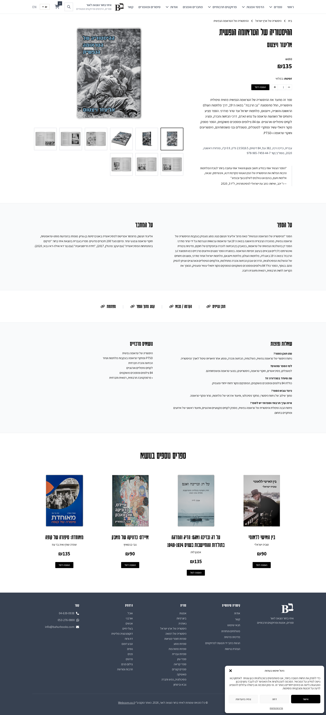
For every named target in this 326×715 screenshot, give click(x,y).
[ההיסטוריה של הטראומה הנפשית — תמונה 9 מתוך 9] (121, 164)
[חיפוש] (69, 7)
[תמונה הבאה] (38, 73)
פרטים (129, 659)
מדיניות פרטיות (276, 708)
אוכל (130, 613)
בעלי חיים (127, 629)
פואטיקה (181, 674)
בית (290, 21)
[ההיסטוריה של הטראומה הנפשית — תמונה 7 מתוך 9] (172, 164)
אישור (306, 699)
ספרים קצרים (179, 669)
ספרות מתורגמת (177, 649)
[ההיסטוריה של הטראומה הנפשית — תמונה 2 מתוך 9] (146, 139)
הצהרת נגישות (232, 649)
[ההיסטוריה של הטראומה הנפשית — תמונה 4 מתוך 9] (96, 139)
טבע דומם (127, 644)
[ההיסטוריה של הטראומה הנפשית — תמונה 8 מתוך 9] (146, 164)
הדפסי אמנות (255, 7)
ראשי (290, 7)
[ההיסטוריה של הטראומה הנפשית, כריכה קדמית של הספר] (172, 139)
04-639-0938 (66, 613)
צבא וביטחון (180, 685)
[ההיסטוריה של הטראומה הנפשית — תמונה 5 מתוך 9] (70, 139)
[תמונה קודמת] (179, 73)
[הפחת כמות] (289, 87)
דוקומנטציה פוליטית (122, 634)
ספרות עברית (179, 654)
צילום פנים (127, 664)
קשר (130, 7)
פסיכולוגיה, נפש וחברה (173, 679)
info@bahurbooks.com (59, 627)
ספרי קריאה (180, 664)
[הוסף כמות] (275, 87)
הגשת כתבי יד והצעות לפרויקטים (222, 643)
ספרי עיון (181, 659)
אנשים (129, 623)
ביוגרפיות (181, 618)
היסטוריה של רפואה (175, 634)
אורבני (129, 618)
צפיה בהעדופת (243, 699)
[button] (230, 671)
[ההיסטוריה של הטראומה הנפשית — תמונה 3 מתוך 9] (121, 139)
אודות (174, 7)
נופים (130, 649)
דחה (274, 699)
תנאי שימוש (233, 625)
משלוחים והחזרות (230, 631)
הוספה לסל (260, 87)
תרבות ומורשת (125, 669)
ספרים (278, 7)
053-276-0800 (66, 620)
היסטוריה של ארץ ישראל (268, 21)
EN (34, 7)
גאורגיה (182, 623)
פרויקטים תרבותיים (225, 7)
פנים (130, 654)
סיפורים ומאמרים (149, 7)
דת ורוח (129, 639)
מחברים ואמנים (193, 7)
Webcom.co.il (126, 703)
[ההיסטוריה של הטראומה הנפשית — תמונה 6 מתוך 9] (45, 139)
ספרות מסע (180, 644)
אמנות (182, 613)
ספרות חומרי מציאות (175, 639)
